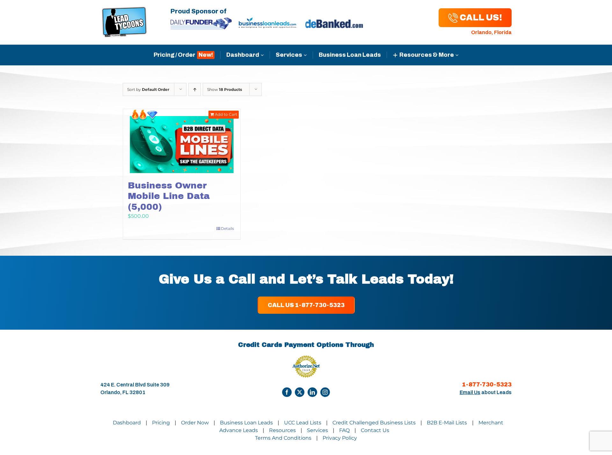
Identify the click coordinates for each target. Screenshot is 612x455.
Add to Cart (226, 114)
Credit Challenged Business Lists (374, 423)
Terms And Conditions (283, 438)
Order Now (195, 423)
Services (289, 55)
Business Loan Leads (350, 55)
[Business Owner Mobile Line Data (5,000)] (181, 141)
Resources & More (426, 55)
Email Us (470, 392)
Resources (282, 430)
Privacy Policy (340, 438)
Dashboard (242, 55)
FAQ (344, 430)
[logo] (124, 10)
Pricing (161, 423)
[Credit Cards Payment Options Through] (287, 392)
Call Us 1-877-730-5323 (306, 305)
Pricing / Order (174, 55)
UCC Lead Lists (302, 423)
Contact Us (375, 430)
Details (227, 228)
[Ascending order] (194, 89)
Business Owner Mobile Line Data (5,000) (169, 196)
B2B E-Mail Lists (447, 423)
